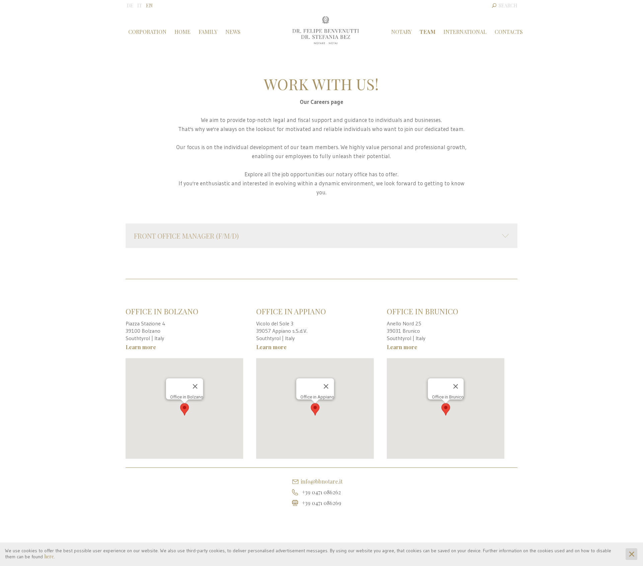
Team (427, 31)
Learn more (141, 347)
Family (208, 31)
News (232, 31)
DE (130, 5)
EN (149, 5)
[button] (184, 409)
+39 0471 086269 (321, 502)
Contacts (509, 31)
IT (139, 5)
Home (182, 31)
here (49, 556)
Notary (401, 31)
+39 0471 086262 (321, 492)
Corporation (147, 31)
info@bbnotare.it (322, 481)
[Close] (195, 386)
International (465, 31)
